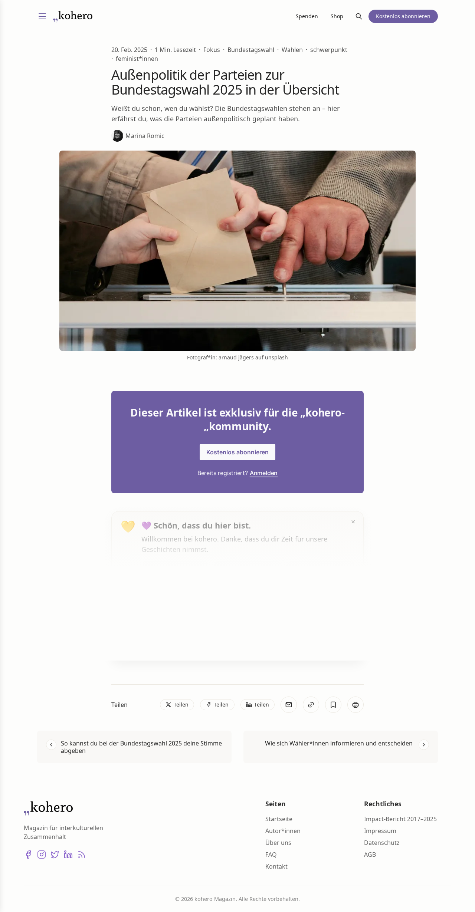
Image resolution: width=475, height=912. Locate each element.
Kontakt (276, 866)
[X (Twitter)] (54, 854)
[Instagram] (41, 854)
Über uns (278, 843)
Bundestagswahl (250, 50)
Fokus (211, 50)
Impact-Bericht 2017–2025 (400, 819)
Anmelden (264, 473)
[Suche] (359, 16)
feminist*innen (137, 59)
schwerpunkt (328, 50)
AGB (370, 854)
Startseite (278, 819)
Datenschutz (382, 843)
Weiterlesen (169, 640)
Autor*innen (283, 831)
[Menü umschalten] (42, 16)
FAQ (271, 854)
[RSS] (81, 854)
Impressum (380, 831)
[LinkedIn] (68, 854)
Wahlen (292, 50)
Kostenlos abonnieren (237, 452)
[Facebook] (28, 854)
